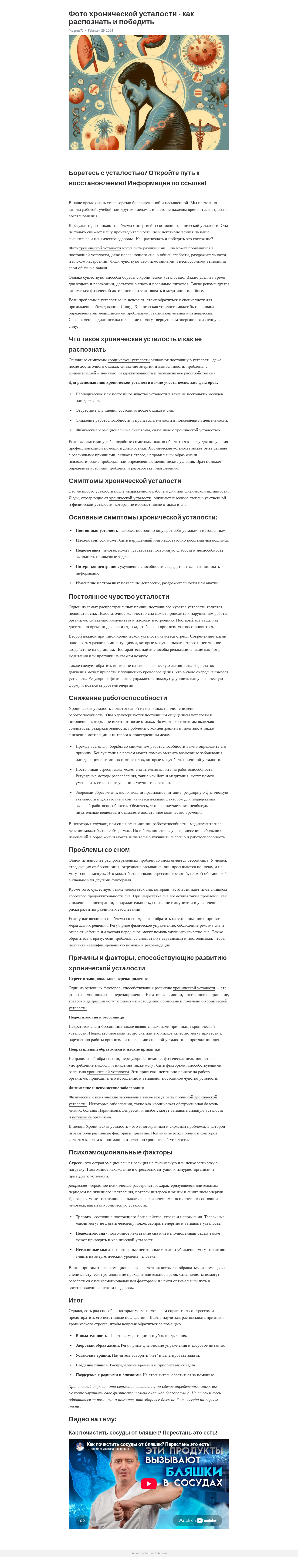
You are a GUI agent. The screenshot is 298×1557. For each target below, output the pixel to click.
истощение (82, 1117)
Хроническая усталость (155, 306)
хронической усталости (197, 225)
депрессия (203, 313)
